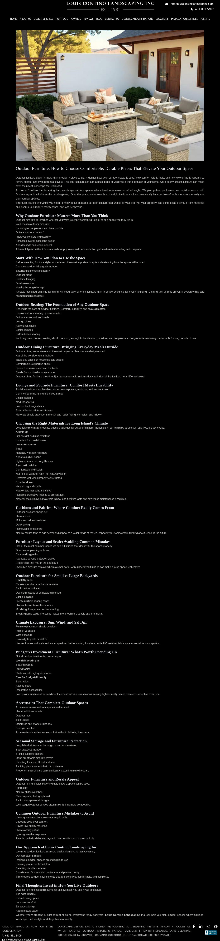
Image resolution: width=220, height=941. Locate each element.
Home (13, 19)
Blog (99, 19)
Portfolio (62, 19)
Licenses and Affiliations (137, 19)
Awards (76, 19)
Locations (162, 19)
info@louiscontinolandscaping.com (25, 939)
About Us (25, 19)
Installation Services (184, 19)
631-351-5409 (13, 935)
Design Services (43, 19)
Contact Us (112, 19)
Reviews (89, 19)
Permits (205, 19)
